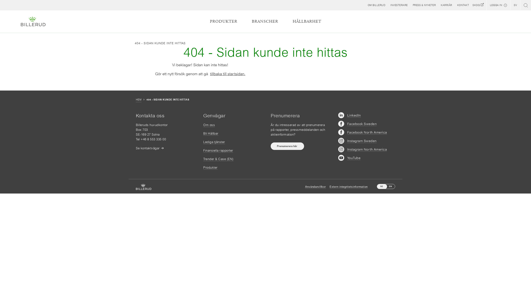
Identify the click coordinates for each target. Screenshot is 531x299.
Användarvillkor (315, 186)
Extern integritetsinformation (349, 186)
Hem (138, 99)
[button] (376, 5)
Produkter (210, 167)
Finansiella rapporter (218, 150)
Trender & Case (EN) (218, 159)
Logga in (496, 5)
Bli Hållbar (210, 133)
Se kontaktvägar (148, 148)
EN (390, 186)
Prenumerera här (287, 146)
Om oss (209, 125)
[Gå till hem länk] (33, 21)
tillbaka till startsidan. (227, 74)
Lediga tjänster (214, 142)
